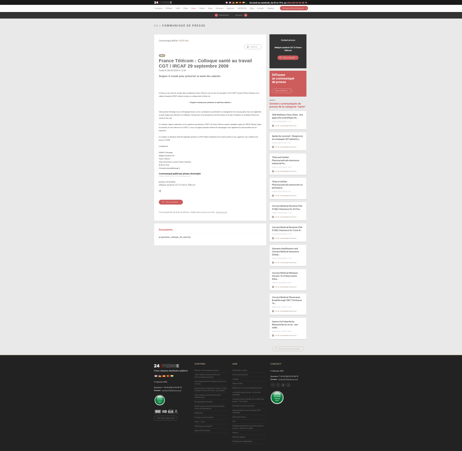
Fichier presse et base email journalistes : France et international (209, 407)
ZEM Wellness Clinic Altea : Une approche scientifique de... (287, 116)
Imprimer (253, 47)
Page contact (237, 383)
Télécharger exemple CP (203, 426)
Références (198, 413)
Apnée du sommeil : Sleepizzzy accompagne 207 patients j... (287, 137)
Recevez (219, 8)
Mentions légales (238, 437)
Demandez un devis (239, 370)
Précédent (223, 15)
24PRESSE (242, 8)
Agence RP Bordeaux (202, 430)
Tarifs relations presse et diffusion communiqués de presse (207, 376)
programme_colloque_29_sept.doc (175, 237)
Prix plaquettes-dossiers (203, 402)
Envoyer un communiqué (203, 417)
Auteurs (235, 433)
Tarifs (178, 8)
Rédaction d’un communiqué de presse (247, 388)
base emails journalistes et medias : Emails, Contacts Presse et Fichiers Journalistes (210, 389)
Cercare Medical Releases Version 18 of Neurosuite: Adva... (285, 276)
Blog (252, 8)
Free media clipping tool (166, 418)
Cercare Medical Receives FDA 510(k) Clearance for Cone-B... (287, 229)
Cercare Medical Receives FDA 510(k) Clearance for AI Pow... (287, 207)
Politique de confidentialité (242, 441)
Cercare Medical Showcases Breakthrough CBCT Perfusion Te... (287, 300)
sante (272, 100)
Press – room (199, 422)
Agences (230, 8)
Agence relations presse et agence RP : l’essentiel (246, 411)
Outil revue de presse (240, 375)
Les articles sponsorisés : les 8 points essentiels (246, 393)
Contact (260, 8)
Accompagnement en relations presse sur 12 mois (210, 382)
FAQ (234, 421)
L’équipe (235, 379)
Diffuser (169, 8)
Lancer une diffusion (281, 91)
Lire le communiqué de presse (285, 126)
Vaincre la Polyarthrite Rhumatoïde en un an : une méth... (285, 324)
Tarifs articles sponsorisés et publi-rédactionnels (207, 396)
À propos (158, 8)
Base (210, 8)
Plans (185, 8)
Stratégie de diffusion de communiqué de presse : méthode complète (247, 427)
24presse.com (221, 212)
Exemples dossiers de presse (243, 406)
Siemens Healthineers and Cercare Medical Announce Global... (285, 251)
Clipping (270, 8)
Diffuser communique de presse (206, 370)
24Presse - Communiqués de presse (163, 2)
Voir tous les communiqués (288, 349)
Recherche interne (239, 417)
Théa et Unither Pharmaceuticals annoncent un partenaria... (287, 184)
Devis (193, 8)
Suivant (239, 15)
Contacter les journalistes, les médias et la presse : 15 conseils (248, 400)
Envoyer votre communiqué (293, 8)
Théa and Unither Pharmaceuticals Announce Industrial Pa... (285, 160)
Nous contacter (172, 202)
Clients (202, 8)
